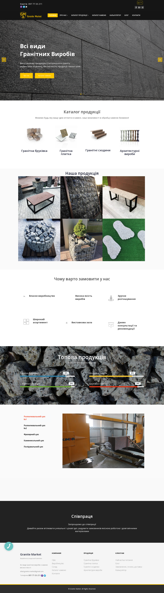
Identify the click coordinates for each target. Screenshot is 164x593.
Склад (54, 566)
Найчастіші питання (124, 560)
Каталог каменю (99, 15)
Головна (52, 15)
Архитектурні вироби (93, 570)
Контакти (136, 15)
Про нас (26, 76)
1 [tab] (80, 94)
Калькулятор (115, 15)
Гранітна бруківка (91, 560)
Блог (127, 15)
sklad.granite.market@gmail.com (32, 571)
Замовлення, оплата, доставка (128, 566)
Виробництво (58, 563)
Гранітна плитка (91, 563)
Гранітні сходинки (91, 566)
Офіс (54, 560)
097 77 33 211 (35, 4)
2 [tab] (83, 94)
